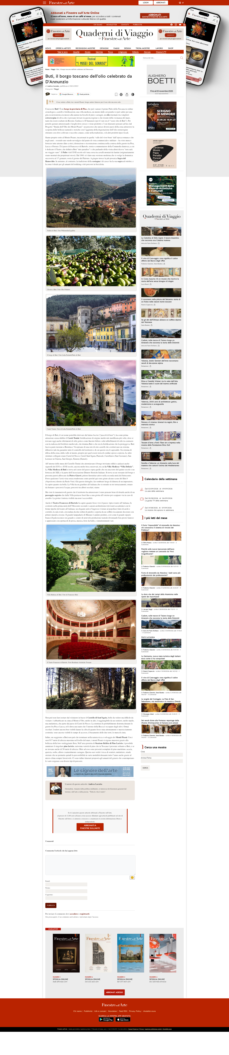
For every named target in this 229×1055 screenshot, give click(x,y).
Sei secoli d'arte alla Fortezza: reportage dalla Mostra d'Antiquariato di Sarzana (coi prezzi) (160, 721)
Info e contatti (100, 1011)
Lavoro (159, 48)
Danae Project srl (133, 1029)
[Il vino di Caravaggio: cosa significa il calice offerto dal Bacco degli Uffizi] (161, 252)
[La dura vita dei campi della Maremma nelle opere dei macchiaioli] (161, 603)
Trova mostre (143, 48)
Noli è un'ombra (148, 637)
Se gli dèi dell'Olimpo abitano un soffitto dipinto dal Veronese (161, 321)
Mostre (87, 52)
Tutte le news (62, 52)
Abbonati (160, 2)
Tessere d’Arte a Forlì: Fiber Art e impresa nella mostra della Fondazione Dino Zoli (160, 443)
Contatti (125, 25)
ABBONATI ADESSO (114, 992)
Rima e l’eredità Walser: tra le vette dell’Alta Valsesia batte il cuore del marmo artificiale (159, 382)
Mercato (147, 52)
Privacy (141, 1029)
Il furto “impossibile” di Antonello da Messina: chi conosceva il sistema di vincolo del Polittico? (160, 527)
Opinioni (104, 48)
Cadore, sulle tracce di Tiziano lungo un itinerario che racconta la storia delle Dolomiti (160, 341)
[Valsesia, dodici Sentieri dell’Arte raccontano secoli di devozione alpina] (161, 354)
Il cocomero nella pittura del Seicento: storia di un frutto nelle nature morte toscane (160, 300)
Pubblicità (137, 25)
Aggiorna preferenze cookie (153, 1029)
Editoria (135, 52)
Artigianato (122, 52)
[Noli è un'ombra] (161, 643)
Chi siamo (98, 25)
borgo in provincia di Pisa (75, 108)
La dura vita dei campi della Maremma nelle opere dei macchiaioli (159, 595)
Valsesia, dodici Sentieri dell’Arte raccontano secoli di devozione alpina (159, 362)
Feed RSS (123, 1011)
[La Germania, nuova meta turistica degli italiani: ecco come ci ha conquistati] (161, 665)
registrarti (84, 913)
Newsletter (111, 25)
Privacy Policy (135, 1011)
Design (127, 48)
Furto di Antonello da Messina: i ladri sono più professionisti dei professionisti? (160, 574)
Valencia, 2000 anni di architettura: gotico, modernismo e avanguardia (159, 403)
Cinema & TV (161, 52)
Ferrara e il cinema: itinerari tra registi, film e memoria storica (159, 423)
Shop (170, 48)
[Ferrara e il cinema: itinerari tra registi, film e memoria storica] (161, 416)
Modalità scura (149, 1011)
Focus (110, 52)
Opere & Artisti (63, 48)
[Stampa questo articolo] (121, 95)
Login (146, 2)
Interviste (99, 52)
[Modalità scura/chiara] (132, 95)
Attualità (76, 52)
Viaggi (116, 48)
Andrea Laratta (53, 86)
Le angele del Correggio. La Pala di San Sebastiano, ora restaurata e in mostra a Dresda (161, 700)
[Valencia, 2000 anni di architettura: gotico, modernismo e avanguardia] (161, 395)
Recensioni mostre (85, 48)
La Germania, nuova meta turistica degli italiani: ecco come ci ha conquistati (161, 657)
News (48, 48)
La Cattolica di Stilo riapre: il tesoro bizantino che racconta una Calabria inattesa (160, 239)
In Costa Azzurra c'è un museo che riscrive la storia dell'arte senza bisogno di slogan (160, 280)
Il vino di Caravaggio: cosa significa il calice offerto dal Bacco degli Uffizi (159, 259)
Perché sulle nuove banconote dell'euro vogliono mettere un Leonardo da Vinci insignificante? (157, 551)
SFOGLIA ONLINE (60, 979)
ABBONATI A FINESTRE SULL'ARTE (90, 826)
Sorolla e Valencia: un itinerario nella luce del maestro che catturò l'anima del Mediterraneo (160, 464)
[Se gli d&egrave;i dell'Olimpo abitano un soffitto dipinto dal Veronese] (161, 313)
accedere (74, 913)
